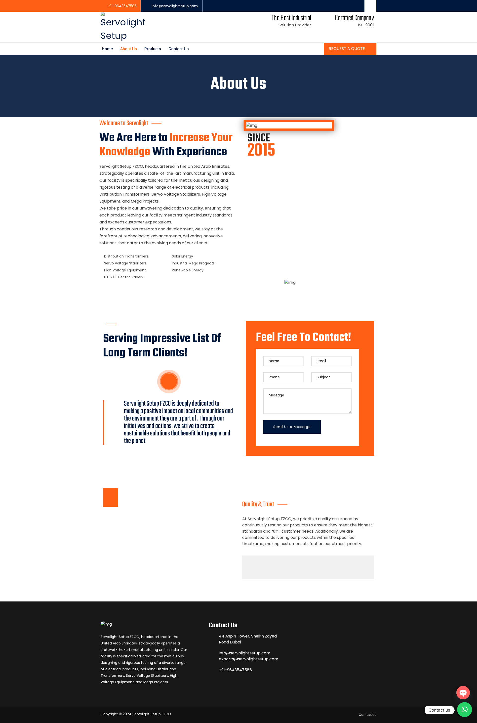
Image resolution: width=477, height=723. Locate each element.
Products (152, 48)
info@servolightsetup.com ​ (175, 5)
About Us (128, 48)
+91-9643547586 (122, 5)
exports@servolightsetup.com (248, 659)
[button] (464, 709)
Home (107, 48)
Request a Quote (347, 48)
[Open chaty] (463, 692)
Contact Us (178, 48)
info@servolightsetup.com (244, 653)
